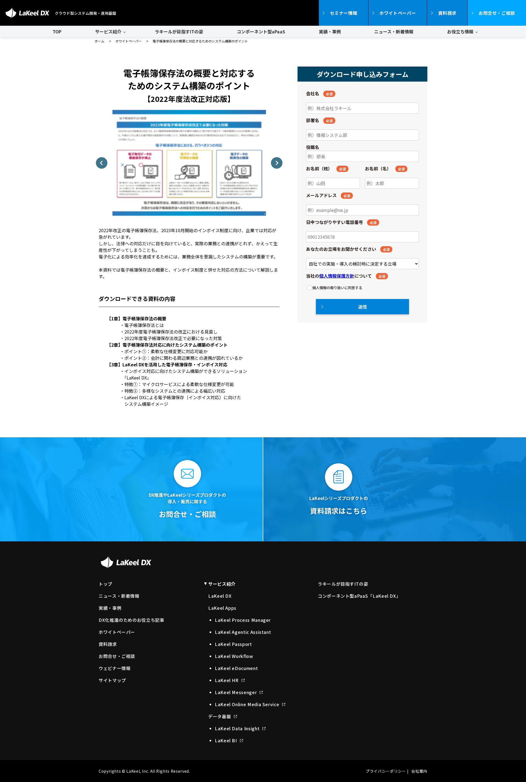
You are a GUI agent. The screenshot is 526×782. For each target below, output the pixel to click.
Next (276, 163)
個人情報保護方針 (336, 275)
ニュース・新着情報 (393, 31)
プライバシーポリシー (386, 771)
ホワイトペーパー (397, 13)
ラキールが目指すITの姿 (179, 31)
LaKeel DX (220, 596)
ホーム (99, 41)
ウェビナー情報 (114, 668)
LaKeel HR (227, 680)
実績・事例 (330, 31)
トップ (105, 583)
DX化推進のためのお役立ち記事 (131, 620)
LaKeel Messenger (236, 692)
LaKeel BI (226, 740)
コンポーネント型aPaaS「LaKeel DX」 (359, 596)
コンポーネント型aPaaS (261, 31)
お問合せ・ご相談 (497, 13)
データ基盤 (219, 716)
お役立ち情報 (460, 31)
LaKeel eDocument (236, 668)
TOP (57, 31)
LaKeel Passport (233, 644)
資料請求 (447, 13)
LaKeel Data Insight (237, 728)
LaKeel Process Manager (243, 620)
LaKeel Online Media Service (247, 704)
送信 (362, 306)
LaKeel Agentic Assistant (243, 632)
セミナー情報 (343, 13)
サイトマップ (112, 680)
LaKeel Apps (222, 608)
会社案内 (419, 771)
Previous (101, 163)
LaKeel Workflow (234, 656)
